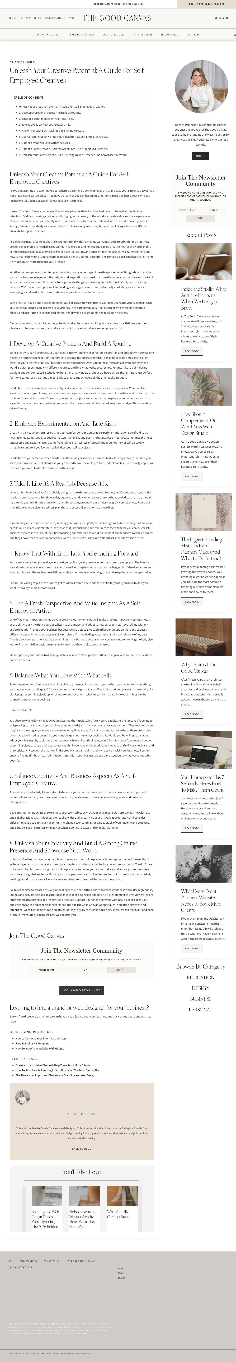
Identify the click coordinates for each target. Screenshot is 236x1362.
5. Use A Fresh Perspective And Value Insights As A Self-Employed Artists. (63, 137)
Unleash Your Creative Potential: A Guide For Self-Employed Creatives (62, 106)
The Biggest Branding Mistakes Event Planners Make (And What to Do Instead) (201, 548)
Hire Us (12, 18)
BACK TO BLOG (81, 1148)
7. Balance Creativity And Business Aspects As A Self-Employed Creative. (63, 149)
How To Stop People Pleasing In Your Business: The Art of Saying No (57, 1070)
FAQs (72, 18)
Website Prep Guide (114, 35)
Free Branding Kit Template (33, 1043)
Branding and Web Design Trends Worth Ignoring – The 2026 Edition (45, 1219)
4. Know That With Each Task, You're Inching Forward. (52, 130)
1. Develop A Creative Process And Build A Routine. (50, 112)
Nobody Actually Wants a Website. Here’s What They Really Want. (82, 1219)
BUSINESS (200, 999)
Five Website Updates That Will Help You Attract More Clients (53, 1065)
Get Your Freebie (31, 18)
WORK (120, 1268)
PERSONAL (201, 1009)
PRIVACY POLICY (52, 1261)
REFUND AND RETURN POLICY (81, 1261)
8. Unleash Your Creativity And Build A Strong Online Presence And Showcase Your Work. (73, 155)
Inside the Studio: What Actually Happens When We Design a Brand (203, 298)
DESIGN (201, 988)
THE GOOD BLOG (169, 35)
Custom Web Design (48, 35)
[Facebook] (216, 18)
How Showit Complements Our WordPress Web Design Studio (199, 423)
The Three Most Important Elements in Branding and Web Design (55, 1075)
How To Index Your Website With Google (40, 1048)
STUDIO (121, 1273)
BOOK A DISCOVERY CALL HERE (81, 990)
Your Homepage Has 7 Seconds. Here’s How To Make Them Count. (203, 783)
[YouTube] (223, 18)
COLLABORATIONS (28, 1261)
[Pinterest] (227, 18)
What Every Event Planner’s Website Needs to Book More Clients (201, 900)
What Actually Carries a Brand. (118, 1214)
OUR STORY (193, 35)
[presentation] (47, 1196)
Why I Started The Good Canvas (198, 667)
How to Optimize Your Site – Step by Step (41, 1038)
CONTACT (121, 1278)
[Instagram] (219, 18)
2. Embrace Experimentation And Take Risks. (46, 119)
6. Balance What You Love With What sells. (45, 143)
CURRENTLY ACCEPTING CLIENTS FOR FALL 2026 (118, 4)
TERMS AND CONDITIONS (20, 1267)
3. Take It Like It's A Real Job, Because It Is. (45, 124)
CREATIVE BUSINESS (23, 62)
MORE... (200, 156)
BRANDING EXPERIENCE (81, 35)
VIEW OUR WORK (143, 35)
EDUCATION (201, 977)
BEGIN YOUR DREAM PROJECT (206, 4)
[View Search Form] (235, 35)
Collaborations (55, 18)
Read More (194, 352)
